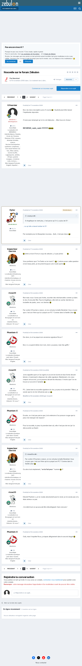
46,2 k (13, 228)
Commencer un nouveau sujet (42, 88)
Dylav (12, 210)
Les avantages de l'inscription (30, 54)
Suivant (33, 97)
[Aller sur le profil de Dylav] (13, 217)
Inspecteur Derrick (12, 250)
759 (13, 311)
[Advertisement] (27, 28)
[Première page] (4, 97)
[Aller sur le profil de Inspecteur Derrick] (13, 259)
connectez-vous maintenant (53, 580)
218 (13, 351)
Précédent (11, 97)
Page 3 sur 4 (47, 97)
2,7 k (13, 270)
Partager (58, 79)
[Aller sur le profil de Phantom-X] (13, 340)
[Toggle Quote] (26, 216)
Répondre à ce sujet (68, 88)
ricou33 (12, 293)
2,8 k (13, 126)
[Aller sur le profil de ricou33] (13, 300)
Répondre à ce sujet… (23, 593)
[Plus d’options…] (76, 105)
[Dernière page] (38, 97)
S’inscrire (28, 61)
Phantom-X (12, 332)
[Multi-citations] (24, 165)
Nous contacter (41, 663)
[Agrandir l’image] (52, 110)
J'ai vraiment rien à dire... (37, 80)
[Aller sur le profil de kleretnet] (6, 79)
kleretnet (16, 78)
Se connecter (11, 61)
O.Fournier (12, 105)
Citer (29, 165)
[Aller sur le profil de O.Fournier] (13, 113)
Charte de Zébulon (50, 54)
